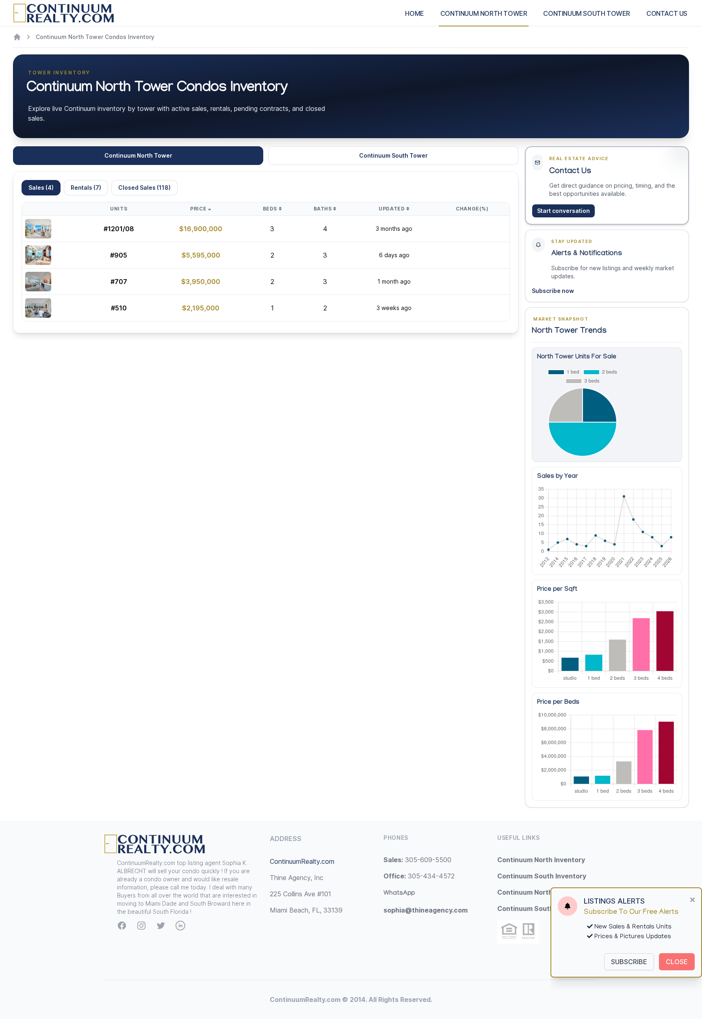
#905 (118, 255)
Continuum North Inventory (541, 860)
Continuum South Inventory (541, 876)
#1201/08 (119, 229)
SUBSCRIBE (629, 962)
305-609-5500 (417, 860)
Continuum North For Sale (538, 892)
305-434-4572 (419, 876)
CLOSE (677, 962)
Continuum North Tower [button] (138, 155)
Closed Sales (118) (144, 187)
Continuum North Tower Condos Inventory (95, 36)
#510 (119, 308)
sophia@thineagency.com (426, 910)
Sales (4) (41, 187)
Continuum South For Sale (539, 908)
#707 (118, 282)
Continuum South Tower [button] (393, 155)
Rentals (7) (86, 187)
